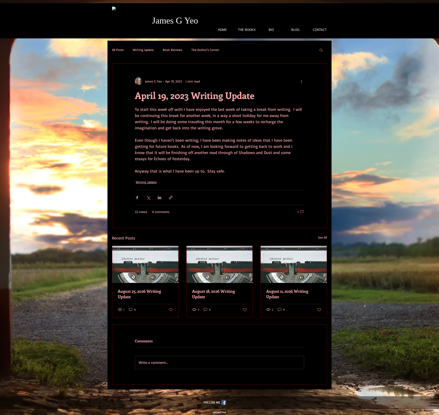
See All (322, 237)
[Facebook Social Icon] (223, 402)
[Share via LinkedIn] (159, 197)
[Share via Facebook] (137, 197)
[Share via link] (171, 197)
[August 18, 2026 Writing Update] (220, 264)
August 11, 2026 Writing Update (287, 293)
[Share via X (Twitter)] (148, 197)
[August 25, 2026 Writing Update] (145, 264)
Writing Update (143, 50)
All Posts (118, 50)
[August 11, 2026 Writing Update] (294, 264)
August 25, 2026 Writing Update (139, 293)
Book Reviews (172, 50)
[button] (321, 50)
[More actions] (301, 81)
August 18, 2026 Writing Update (213, 293)
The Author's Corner (205, 50)
